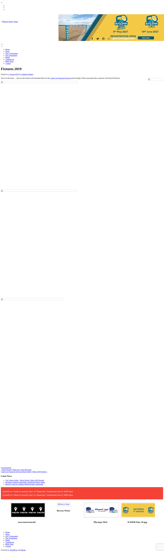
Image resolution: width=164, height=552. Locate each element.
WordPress (13, 550)
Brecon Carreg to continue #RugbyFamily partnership (24, 484)
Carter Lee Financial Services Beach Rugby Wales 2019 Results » (24, 472)
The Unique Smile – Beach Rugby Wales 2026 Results (24, 480)
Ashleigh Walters (27, 74)
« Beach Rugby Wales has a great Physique (16, 470)
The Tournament (11, 55)
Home (7, 49)
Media (7, 57)
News (7, 51)
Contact (8, 63)
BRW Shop (9, 61)
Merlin (23, 550)
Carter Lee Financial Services (60, 78)
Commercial (9, 59)
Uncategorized (6, 468)
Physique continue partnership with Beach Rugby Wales (25, 482)
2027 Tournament (11, 53)
